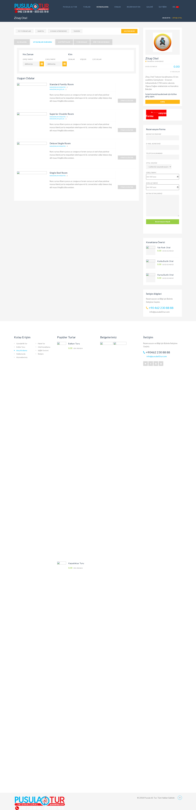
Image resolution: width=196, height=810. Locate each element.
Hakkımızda (20, 354)
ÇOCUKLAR (97, 59)
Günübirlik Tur (21, 343)
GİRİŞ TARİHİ (28, 59)
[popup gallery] (32, 94)
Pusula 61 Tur (70, 7)
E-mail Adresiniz (153, 144)
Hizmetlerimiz (22, 357)
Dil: (174, 7)
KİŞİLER (83, 59)
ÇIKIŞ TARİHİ (50, 59)
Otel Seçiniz (151, 163)
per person (75, 348)
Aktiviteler (64, 42)
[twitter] (145, 363)
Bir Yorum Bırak (101, 42)
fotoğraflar (24, 31)
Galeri (149, 7)
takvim (76, 31)
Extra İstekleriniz (154, 193)
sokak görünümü (58, 31)
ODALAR (71, 59)
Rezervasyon (133, 7)
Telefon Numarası (154, 153)
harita (41, 31)
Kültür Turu (20, 347)
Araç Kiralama (21, 350)
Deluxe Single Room (60, 143)
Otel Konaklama (44, 347)
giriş (162, 102)
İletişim (163, 7)
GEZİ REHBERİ (129, 31)
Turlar (87, 7)
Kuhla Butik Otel (165, 261)
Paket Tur (41, 343)
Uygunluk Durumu (42, 42)
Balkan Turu (74, 343)
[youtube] (156, 363)
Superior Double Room (62, 113)
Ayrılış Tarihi (152, 183)
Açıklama (22, 42)
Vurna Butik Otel (165, 275)
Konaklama (102, 7)
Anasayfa (166, 18)
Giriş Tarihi (151, 172)
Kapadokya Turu (76, 563)
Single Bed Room (59, 172)
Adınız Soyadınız (153, 134)
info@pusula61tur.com (160, 312)
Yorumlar (81, 42)
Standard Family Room (62, 84)
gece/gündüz (165, 251)
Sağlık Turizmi (43, 350)
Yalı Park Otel (163, 247)
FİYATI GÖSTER (127, 101)
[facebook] (150, 363)
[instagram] (161, 363)
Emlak (118, 7)
